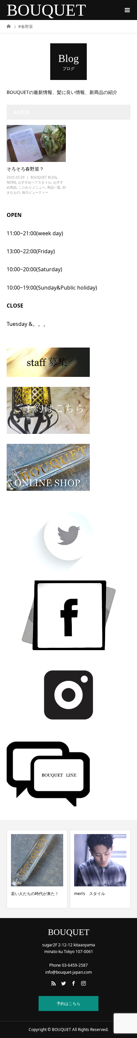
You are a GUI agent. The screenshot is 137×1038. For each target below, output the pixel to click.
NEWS (11, 182)
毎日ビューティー (35, 192)
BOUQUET (46, 10)
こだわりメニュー (32, 187)
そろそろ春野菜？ (25, 169)
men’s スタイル (89, 893)
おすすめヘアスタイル (34, 182)
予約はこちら (68, 1003)
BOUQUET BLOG (44, 177)
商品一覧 (54, 187)
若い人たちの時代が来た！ (35, 893)
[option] (37, 869)
